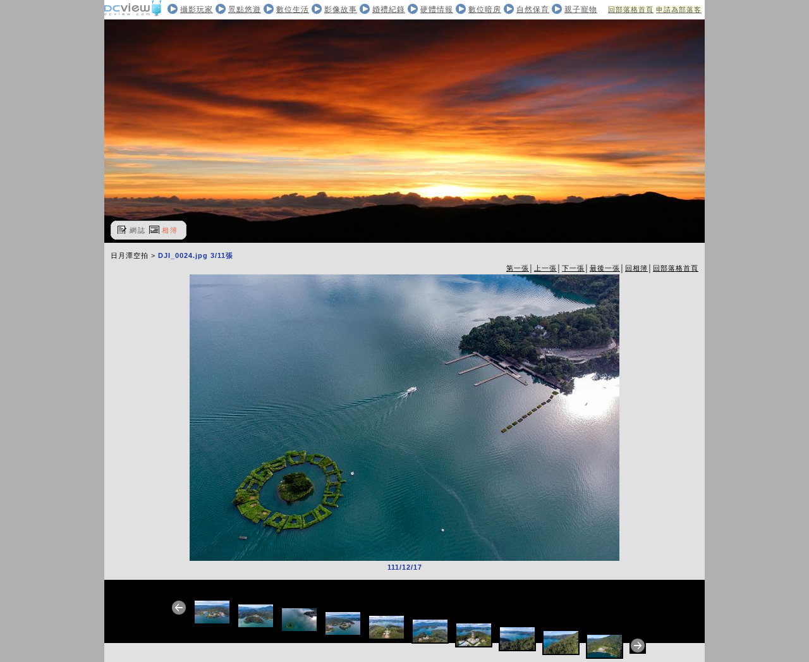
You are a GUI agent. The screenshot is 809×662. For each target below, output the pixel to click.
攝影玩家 (196, 9)
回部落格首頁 (631, 9)
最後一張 (605, 268)
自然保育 (532, 9)
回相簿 (636, 268)
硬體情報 (436, 9)
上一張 (545, 268)
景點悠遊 (244, 9)
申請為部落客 (679, 9)
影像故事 (340, 9)
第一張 (517, 268)
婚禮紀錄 (388, 9)
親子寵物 (580, 9)
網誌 (138, 230)
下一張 (573, 268)
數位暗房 (484, 9)
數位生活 (292, 9)
